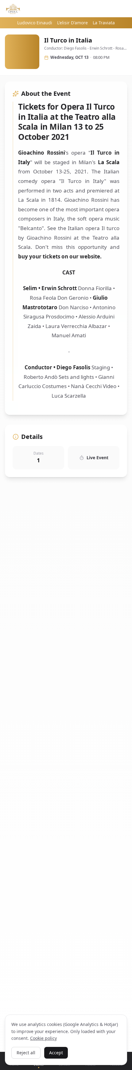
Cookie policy (43, 1038)
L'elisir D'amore (72, 23)
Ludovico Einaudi (34, 23)
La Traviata (104, 23)
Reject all (26, 1053)
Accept (56, 1053)
